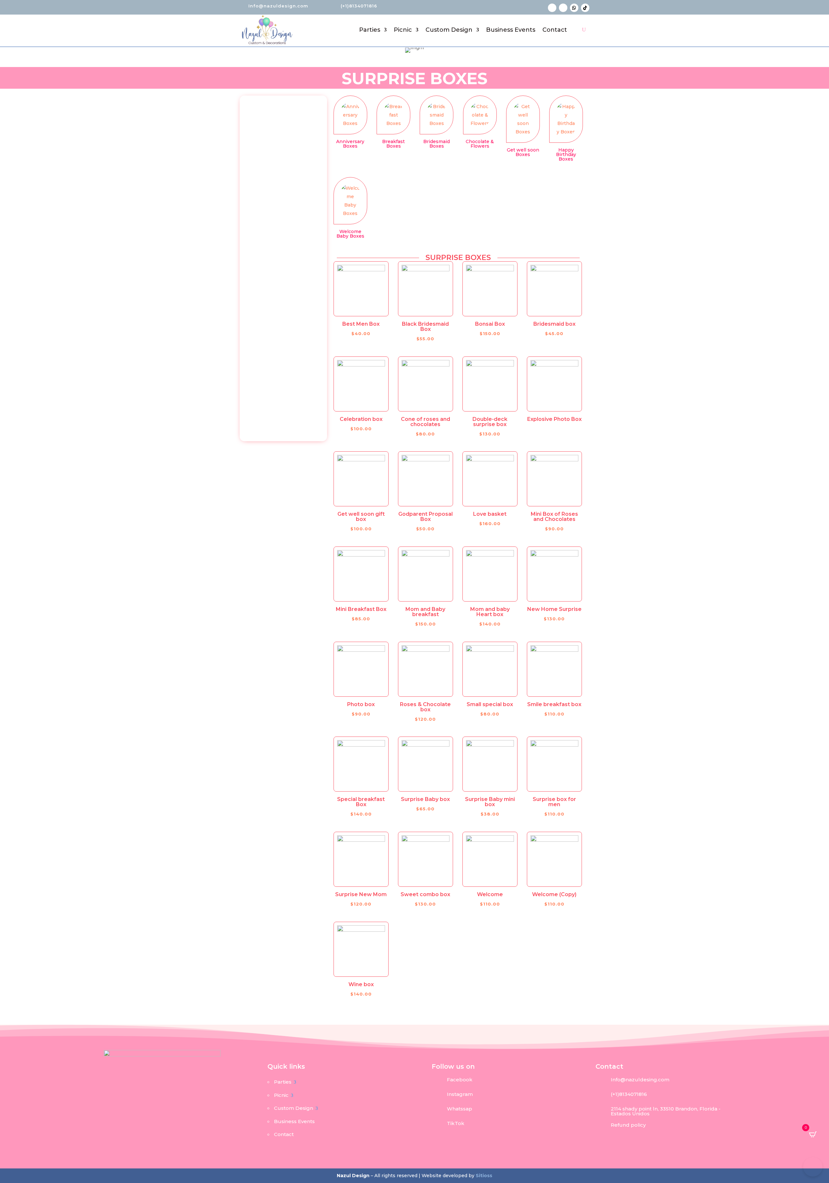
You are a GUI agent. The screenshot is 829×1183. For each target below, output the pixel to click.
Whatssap (459, 1109)
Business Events (510, 29)
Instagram (460, 1094)
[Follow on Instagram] (563, 8)
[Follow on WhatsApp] (574, 8)
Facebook (459, 1079)
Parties (369, 29)
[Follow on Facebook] (552, 8)
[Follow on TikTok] (585, 8)
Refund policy (628, 1125)
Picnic (403, 29)
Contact (554, 29)
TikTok (455, 1123)
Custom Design (449, 29)
